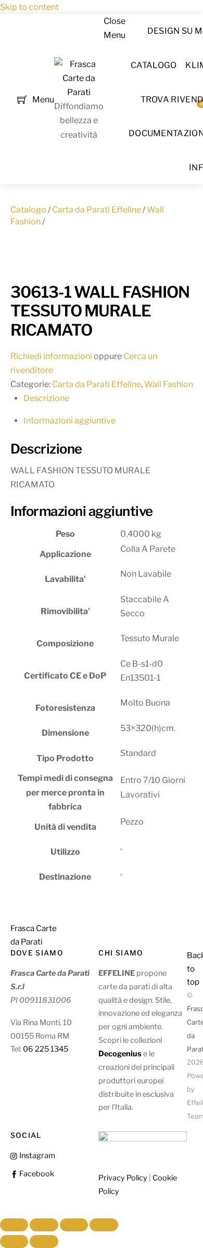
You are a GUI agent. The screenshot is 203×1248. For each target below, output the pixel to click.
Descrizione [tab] (46, 398)
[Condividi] (74, 1225)
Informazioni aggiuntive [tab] (69, 421)
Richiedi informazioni (51, 356)
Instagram (36, 1155)
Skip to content (29, 7)
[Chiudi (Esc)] (104, 1225)
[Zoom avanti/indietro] (14, 1225)
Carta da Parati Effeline (96, 210)
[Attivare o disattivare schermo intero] (44, 1225)
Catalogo (154, 65)
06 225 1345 (45, 1049)
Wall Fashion (168, 384)
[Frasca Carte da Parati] (79, 92)
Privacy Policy (122, 1178)
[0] (22, 98)
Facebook (36, 1173)
